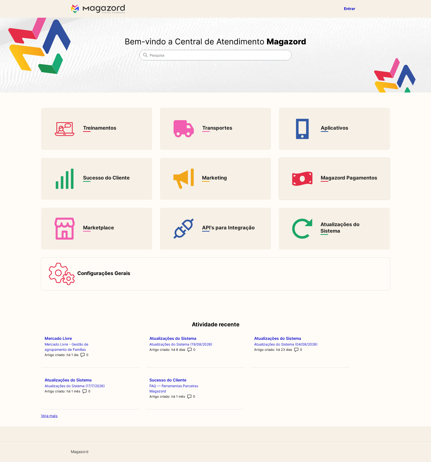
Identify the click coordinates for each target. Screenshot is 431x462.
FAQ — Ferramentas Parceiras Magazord (173, 388)
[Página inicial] (99, 8)
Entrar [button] (349, 8)
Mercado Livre (58, 338)
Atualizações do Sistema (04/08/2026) (286, 344)
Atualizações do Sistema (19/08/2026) (180, 344)
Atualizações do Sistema (172, 338)
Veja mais (49, 415)
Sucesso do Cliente (167, 379)
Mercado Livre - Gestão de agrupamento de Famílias (66, 347)
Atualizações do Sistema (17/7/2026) (75, 386)
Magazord (79, 451)
